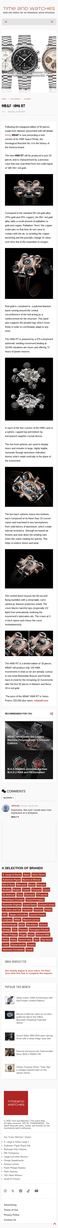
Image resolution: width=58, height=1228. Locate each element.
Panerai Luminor (11, 1164)
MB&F (17, 919)
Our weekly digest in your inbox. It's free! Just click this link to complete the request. (29, 972)
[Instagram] (5, 1191)
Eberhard (29, 894)
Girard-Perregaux (35, 899)
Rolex (5, 939)
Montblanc (32, 924)
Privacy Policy (11, 1215)
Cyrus (46, 889)
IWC (5, 914)
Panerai (23, 929)
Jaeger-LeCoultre (18, 914)
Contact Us (10, 1219)
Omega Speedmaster (14, 1160)
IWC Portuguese (11, 1153)
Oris (15, 929)
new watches (15, 99)
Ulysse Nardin (18, 944)
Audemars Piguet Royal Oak (17, 1145)
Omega (6, 929)
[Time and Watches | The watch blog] (29, 12)
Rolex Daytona (11, 1171)
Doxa (19, 894)
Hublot (48, 909)
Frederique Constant (13, 899)
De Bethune (9, 894)
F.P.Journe (42, 894)
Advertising (10, 1205)
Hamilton (27, 909)
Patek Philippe (10, 934)
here (7, 135)
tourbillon (27, 99)
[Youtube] (36, 1191)
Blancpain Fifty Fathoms (15, 1149)
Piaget (22, 934)
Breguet (41, 884)
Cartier (26, 889)
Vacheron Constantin (13, 949)
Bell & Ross (8, 884)
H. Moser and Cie (11, 909)
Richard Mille (42, 934)
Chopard (36, 889)
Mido (21, 924)
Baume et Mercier (32, 879)
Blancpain (22, 884)
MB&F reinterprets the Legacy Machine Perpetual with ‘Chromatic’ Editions (28, 740)
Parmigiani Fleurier (39, 929)
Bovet (32, 884)
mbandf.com (41, 700)
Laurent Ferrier (37, 914)
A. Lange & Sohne (12, 874)
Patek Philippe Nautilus (15, 1168)
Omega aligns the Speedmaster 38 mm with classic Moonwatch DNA (29, 74)
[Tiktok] (28, 1191)
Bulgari (16, 889)
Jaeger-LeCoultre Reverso (16, 1157)
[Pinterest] (20, 1191)
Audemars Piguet (11, 879)
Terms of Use (11, 1210)
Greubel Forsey (46, 904)
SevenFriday (25, 939)
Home (4, 99)
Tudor (6, 944)
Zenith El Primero (12, 1179)
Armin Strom (38, 874)
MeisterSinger (10, 924)
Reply (14, 817)
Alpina (27, 874)
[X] (13, 1191)
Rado (31, 934)
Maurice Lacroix (31, 919)
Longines (7, 919)
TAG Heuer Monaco (13, 1175)
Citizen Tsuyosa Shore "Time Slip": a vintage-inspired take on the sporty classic (33, 1070)
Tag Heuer (46, 939)
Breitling (7, 889)
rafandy (15, 805)
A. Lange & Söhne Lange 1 (16, 1142)
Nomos (43, 924)
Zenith (29, 949)
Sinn (36, 939)
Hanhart (38, 909)
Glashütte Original (12, 904)
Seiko (13, 939)
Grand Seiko (29, 904)
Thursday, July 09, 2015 (29, 806)
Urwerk (31, 944)
